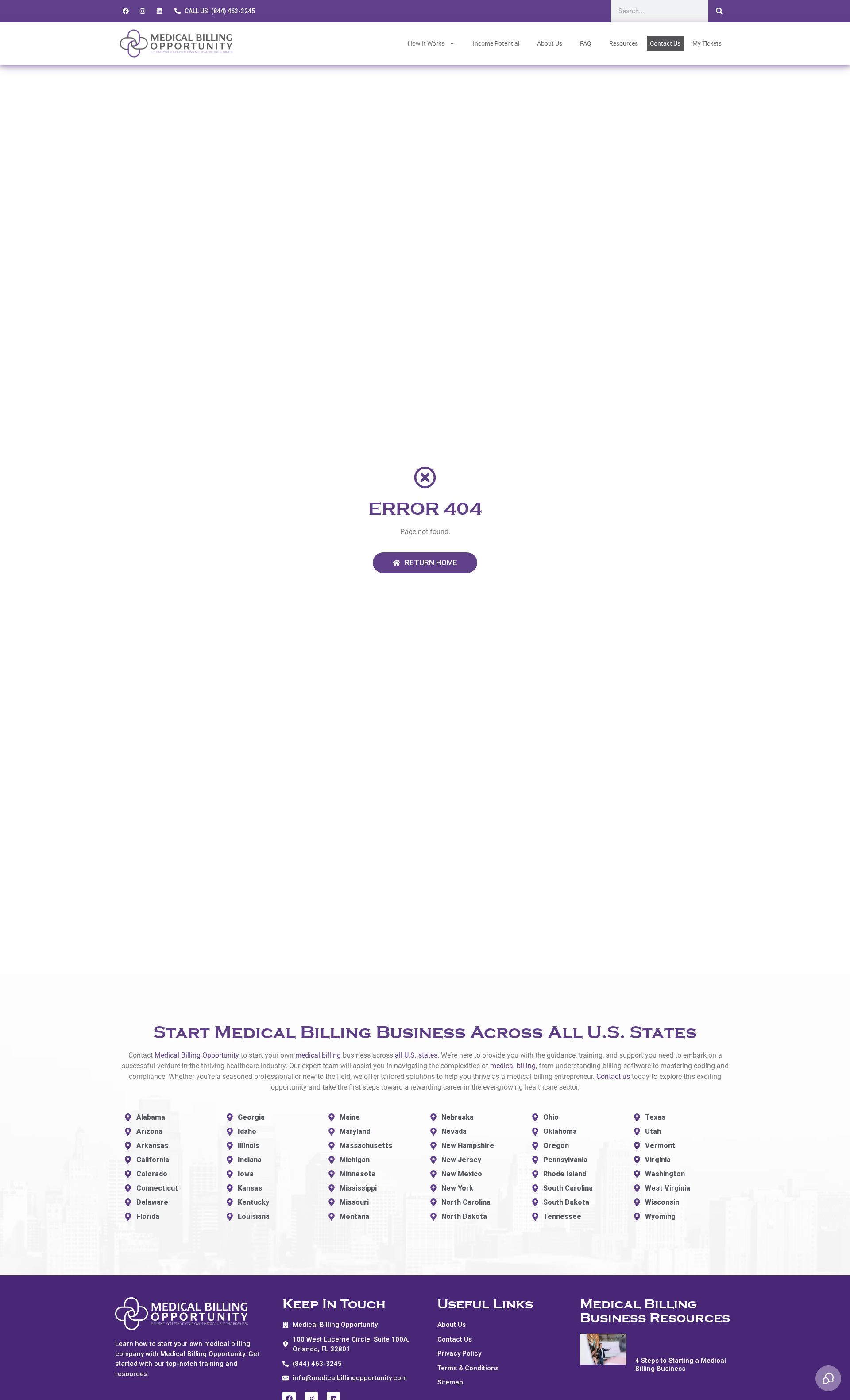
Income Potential (496, 43)
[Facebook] (126, 11)
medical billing (318, 1055)
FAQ (585, 43)
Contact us (613, 1076)
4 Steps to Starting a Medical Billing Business (680, 1365)
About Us (549, 43)
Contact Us (665, 43)
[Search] (719, 11)
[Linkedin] (159, 11)
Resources (623, 43)
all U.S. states (416, 1055)
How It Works (426, 43)
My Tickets (707, 43)
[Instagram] (142, 11)
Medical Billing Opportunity (197, 1055)
